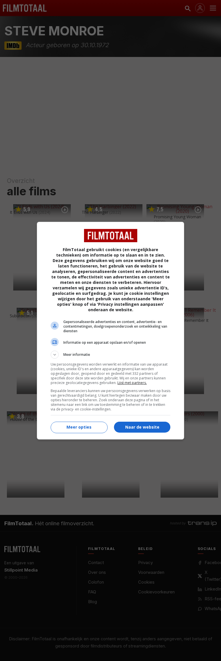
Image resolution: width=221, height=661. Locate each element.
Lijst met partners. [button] (132, 382)
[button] (110, 355)
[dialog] (110, 331)
